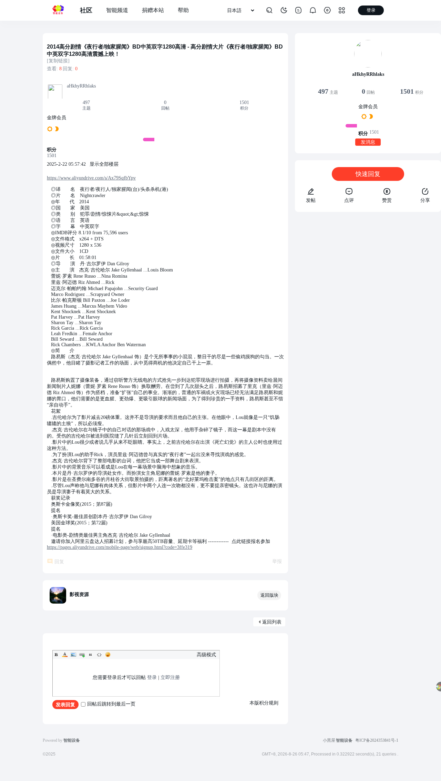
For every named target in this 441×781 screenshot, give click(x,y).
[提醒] (313, 10)
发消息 (368, 142)
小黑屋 (329, 740)
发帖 (311, 200)
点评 (349, 200)
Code (99, 654)
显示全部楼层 (104, 164)
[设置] (327, 10)
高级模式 (206, 654)
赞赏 (387, 200)
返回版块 (269, 595)
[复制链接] (58, 60)
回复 (59, 561)
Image (73, 654)
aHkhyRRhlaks (81, 86)
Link (82, 654)
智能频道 (117, 10)
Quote (90, 654)
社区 (86, 10)
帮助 (183, 10)
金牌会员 (56, 117)
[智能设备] (58, 10)
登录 (152, 677)
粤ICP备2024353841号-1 (376, 740)
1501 (244, 102)
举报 (277, 561)
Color (64, 654)
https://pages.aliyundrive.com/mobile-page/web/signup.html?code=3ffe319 (119, 547)
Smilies (107, 654)
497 (86, 102)
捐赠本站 (153, 10)
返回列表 (271, 622)
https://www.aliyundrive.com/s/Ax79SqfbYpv (91, 178)
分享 (425, 200)
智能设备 (344, 740)
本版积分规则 (263, 703)
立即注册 (170, 677)
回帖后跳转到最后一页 (111, 704)
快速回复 (368, 174)
